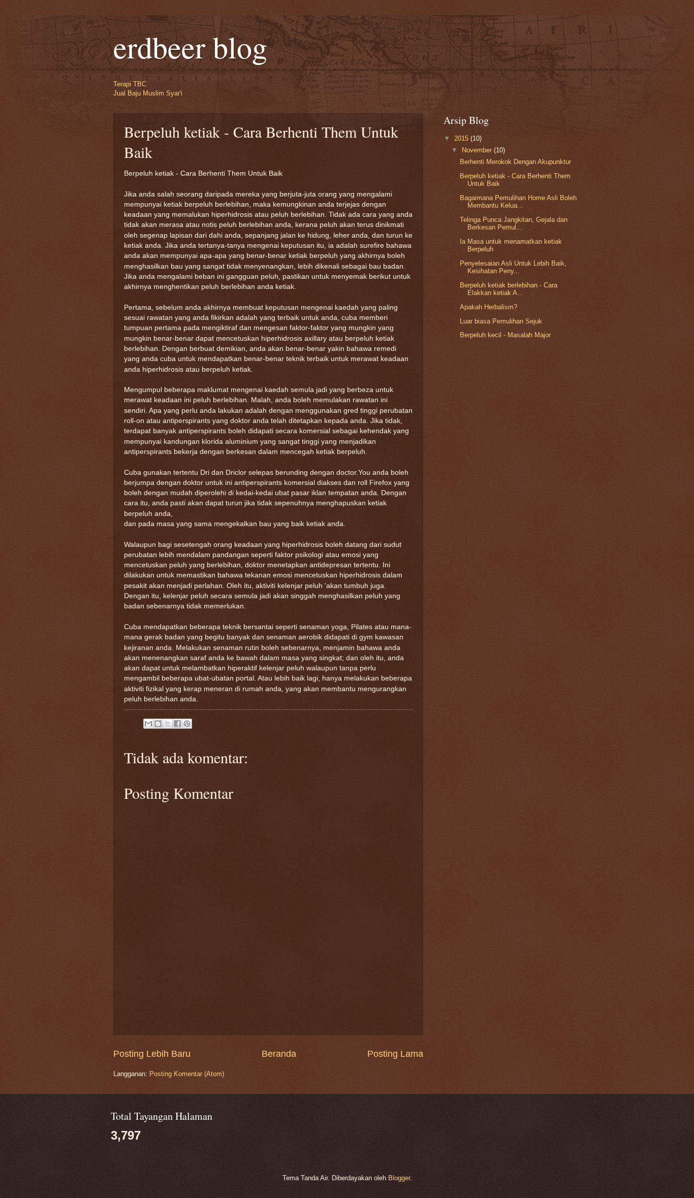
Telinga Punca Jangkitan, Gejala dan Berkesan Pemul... (513, 223)
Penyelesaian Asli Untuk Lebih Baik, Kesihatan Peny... (513, 267)
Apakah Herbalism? (488, 307)
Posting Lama (395, 1054)
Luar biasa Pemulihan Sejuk (501, 321)
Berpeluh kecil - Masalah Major (505, 335)
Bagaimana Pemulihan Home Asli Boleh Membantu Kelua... (518, 201)
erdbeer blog (190, 46)
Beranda (279, 1054)
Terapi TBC (129, 84)
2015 (462, 138)
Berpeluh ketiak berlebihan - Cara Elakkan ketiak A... (508, 289)
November (478, 150)
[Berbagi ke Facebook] (177, 724)
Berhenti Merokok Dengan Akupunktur (515, 162)
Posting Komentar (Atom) (186, 1074)
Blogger (399, 1178)
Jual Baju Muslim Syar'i (147, 93)
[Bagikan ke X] (168, 724)
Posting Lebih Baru (152, 1054)
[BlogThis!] (158, 724)
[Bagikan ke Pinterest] (187, 724)
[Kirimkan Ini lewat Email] (148, 724)
